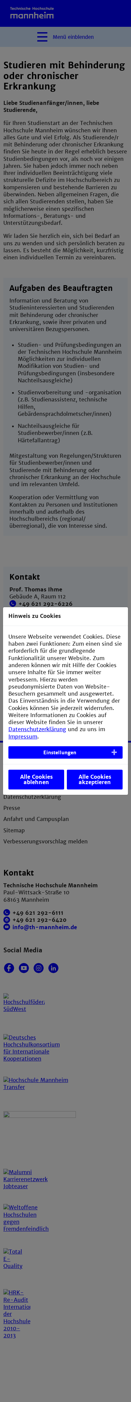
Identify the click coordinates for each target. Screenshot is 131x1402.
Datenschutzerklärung (37, 729)
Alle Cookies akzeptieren (95, 779)
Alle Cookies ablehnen (36, 779)
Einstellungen (59, 753)
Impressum (22, 736)
